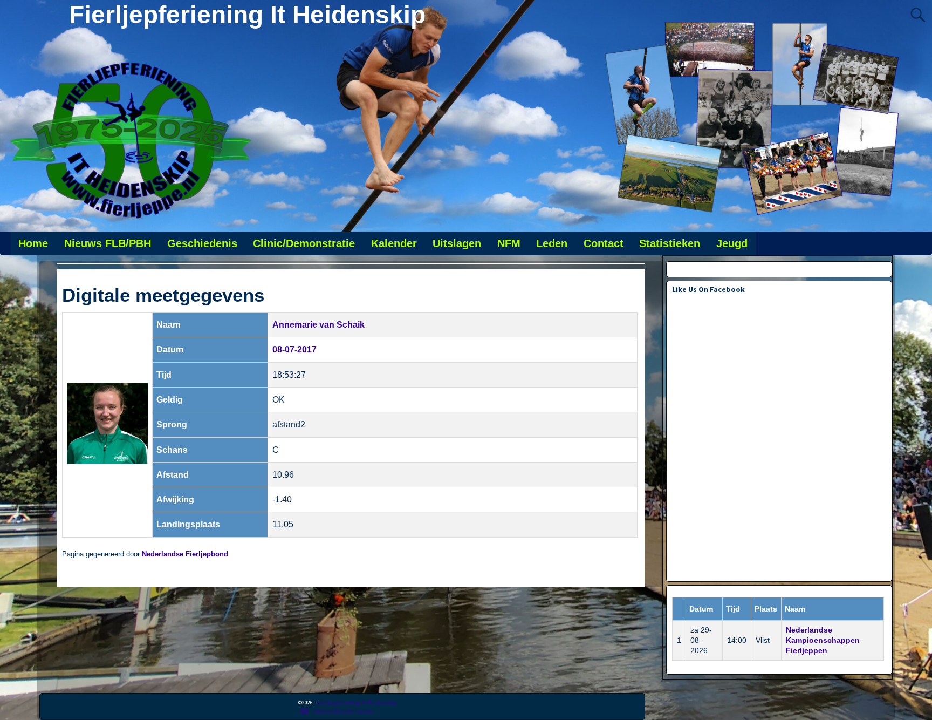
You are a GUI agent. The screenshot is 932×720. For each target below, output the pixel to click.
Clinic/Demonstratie (304, 243)
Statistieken (669, 243)
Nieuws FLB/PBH (107, 243)
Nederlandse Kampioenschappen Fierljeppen (823, 640)
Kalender (394, 243)
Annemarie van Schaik (318, 324)
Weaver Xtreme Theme (343, 711)
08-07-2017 (294, 349)
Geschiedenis (202, 243)
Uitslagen (457, 243)
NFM (508, 243)
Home (33, 243)
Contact (603, 243)
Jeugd (732, 243)
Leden (551, 243)
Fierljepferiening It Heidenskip (247, 15)
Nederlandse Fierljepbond (185, 554)
